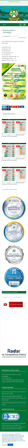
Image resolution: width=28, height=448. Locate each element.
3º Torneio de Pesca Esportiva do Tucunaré (11, 402)
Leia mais (13, 440)
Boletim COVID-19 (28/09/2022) (10, 160)
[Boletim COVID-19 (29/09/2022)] (14, 127)
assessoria (11, 425)
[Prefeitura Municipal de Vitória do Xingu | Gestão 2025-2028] (14, 14)
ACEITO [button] (10, 444)
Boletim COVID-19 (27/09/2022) (10, 184)
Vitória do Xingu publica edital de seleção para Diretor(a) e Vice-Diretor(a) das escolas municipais (14, 3)
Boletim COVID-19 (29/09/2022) (10, 136)
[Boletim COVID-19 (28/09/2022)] (14, 151)
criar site (10, 423)
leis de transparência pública (8, 428)
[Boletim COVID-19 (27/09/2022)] (14, 175)
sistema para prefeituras (19, 423)
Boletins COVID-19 (22, 37)
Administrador (7, 36)
